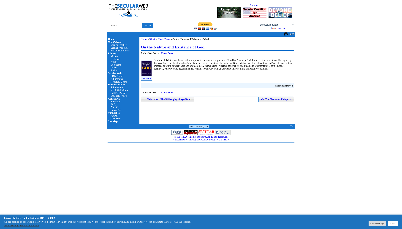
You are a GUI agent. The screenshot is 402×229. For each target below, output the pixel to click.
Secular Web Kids (119, 47)
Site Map (113, 121)
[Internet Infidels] (128, 16)
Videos (114, 67)
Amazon (146, 78)
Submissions (117, 87)
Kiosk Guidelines (119, 90)
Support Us (114, 113)
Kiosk (114, 62)
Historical (115, 59)
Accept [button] (393, 223)
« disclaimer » (180, 139)
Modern (114, 56)
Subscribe (115, 101)
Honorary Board (119, 81)
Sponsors (254, 5)
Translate (280, 28)
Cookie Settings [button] (377, 223)
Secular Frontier (118, 45)
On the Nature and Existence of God (172, 47)
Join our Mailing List (199, 126)
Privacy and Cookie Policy (202, 139)
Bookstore (116, 64)
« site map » (223, 139)
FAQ (113, 104)
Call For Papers (118, 93)
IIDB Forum (117, 76)
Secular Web (115, 73)
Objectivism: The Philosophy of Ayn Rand (167, 99)
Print (291, 34)
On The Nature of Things (276, 99)
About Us (115, 107)
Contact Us (114, 98)
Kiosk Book (164, 39)
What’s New (114, 42)
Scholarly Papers (119, 96)
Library (112, 53)
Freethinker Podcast (120, 50)
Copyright (116, 110)
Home (111, 39)
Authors (115, 70)
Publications (117, 79)
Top (292, 126)
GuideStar (116, 118)
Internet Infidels (116, 84)
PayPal (114, 115)
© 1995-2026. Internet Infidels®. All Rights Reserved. (201, 136)
